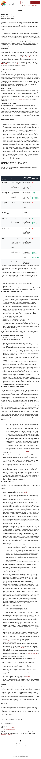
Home (6, 753)
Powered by (14, 751)
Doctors (13, 9)
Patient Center (34, 9)
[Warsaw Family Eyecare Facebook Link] (20, 740)
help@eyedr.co (28, 676)
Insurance (18, 9)
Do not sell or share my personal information (26, 647)
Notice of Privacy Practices (27, 56)
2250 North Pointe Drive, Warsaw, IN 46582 (31, 5)
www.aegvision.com (32, 23)
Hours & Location (7, 9)
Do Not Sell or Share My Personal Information (20, 756)
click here (25, 492)
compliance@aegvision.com (18, 63)
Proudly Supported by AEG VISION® (30, 751)
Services (27, 9)
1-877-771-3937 (12, 727)
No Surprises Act (32, 753)
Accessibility (15, 753)
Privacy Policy (16, 755)
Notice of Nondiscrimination (23, 753)
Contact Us (20, 10)
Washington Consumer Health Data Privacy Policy (28, 755)
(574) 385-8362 (29, 747)
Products (23, 9)
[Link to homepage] (9, 3)
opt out (27, 451)
